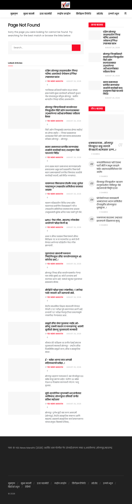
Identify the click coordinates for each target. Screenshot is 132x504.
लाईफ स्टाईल (64, 13)
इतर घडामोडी (46, 13)
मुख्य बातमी (28, 13)
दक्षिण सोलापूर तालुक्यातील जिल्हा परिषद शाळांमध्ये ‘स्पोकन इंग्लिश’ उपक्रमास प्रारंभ (61, 74)
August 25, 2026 (73, 367)
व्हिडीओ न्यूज (13, 486)
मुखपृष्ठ (14, 13)
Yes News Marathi (55, 81)
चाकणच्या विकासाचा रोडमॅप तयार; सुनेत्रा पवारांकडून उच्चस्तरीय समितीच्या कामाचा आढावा (64, 186)
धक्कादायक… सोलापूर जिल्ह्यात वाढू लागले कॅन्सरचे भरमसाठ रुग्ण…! (102, 146)
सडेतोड (100, 13)
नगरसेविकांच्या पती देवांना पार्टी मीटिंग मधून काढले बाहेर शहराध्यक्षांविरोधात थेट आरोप (109, 167)
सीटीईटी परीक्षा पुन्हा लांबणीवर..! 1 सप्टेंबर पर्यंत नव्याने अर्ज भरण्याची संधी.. (63, 291)
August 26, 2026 (73, 81)
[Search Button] (76, 48)
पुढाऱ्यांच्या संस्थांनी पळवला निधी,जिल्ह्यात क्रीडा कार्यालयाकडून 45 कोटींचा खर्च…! (63, 256)
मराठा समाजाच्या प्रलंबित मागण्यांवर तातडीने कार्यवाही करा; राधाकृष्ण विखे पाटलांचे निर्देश (62, 150)
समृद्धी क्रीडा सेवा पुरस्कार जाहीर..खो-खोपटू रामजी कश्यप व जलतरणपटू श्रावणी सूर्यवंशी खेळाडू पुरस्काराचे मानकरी (64, 326)
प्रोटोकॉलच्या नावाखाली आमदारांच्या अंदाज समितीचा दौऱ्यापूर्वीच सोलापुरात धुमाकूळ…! (109, 203)
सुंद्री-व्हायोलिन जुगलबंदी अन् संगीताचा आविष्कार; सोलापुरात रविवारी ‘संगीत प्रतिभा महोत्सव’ (63, 396)
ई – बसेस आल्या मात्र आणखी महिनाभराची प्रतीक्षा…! (58, 361)
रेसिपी (27, 486)
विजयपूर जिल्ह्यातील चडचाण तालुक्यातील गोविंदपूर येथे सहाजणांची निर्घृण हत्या (110, 185)
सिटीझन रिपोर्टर (83, 13)
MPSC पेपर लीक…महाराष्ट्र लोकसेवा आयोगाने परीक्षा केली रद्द (62, 221)
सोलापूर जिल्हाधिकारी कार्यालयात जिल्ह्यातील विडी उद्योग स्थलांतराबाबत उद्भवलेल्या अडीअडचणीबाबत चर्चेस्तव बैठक (62, 112)
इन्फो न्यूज (113, 13)
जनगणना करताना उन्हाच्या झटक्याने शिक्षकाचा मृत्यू (109, 219)
